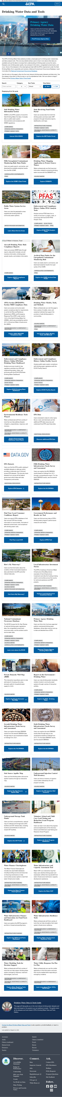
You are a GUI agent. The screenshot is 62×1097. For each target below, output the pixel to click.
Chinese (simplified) (37, 1039)
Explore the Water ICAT (46, 891)
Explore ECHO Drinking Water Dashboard (16, 390)
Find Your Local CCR (16, 540)
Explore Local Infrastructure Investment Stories (46, 594)
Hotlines (48, 1068)
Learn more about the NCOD (16, 650)
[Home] (30, 4)
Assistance (5, 1036)
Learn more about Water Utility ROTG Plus (46, 988)
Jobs (31, 1068)
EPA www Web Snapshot (18, 1075)
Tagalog (4, 1050)
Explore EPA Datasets (15, 488)
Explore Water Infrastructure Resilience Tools (46, 938)
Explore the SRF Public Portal (45, 136)
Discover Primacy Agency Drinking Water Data (46, 650)
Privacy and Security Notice (19, 1089)
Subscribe (33, 1077)
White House (34, 1083)
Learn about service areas (40, 36)
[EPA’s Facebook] (47, 1086)
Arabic (4, 1039)
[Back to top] (57, 1092)
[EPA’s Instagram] (51, 1090)
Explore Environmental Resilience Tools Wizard (16, 439)
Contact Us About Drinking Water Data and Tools (16, 1025)
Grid (48, 86)
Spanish (34, 1036)
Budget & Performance (17, 1067)
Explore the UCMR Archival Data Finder (46, 278)
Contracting (17, 1071)
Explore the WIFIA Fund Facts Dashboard (16, 938)
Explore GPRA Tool (46, 540)
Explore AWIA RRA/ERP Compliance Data (16, 334)
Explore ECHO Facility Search (45, 390)
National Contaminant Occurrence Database (24, 71)
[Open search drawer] (3, 3)
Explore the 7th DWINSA (16, 748)
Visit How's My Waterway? (16, 594)
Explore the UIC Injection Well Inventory (45, 792)
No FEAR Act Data (19, 1082)
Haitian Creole (6, 1044)
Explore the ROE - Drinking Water (45, 700)
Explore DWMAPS (46, 181)
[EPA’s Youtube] (55, 1086)
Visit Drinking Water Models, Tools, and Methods (46, 334)
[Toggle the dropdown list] (25, 86)
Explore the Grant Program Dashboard (45, 841)
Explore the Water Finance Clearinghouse (16, 891)
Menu (57, 4)
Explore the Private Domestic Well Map (15, 700)
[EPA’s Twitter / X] (51, 1086)
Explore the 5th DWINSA (46, 488)
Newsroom (33, 1071)
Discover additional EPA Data (46, 439)
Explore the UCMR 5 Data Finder (16, 181)
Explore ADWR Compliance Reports (16, 278)
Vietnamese (35, 1050)
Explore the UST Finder (15, 840)
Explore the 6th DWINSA (46, 748)
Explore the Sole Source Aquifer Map (15, 792)
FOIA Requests (51, 1071)
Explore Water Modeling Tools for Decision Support (16, 988)
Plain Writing (17, 1085)
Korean (34, 1044)
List (56, 86)
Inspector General (35, 1065)
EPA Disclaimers (51, 1065)
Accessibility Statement (17, 1063)
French (34, 1042)
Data (31, 1062)
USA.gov (32, 1080)
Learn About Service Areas (16, 230)
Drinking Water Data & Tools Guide (20, 78)
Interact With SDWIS (16, 136)
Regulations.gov (35, 1074)
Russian (34, 1047)
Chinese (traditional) (7, 1042)
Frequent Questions (52, 1074)
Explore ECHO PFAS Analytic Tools (46, 231)
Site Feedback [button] (50, 1077)
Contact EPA (50, 1062)
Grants (15, 1079)
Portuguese (5, 1047)
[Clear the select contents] (21, 86)
